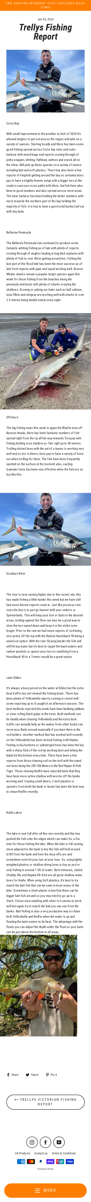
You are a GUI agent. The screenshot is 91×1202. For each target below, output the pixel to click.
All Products (22, 1153)
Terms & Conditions (64, 1153)
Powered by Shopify (45, 1169)
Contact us (41, 1153)
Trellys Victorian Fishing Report (47, 1102)
